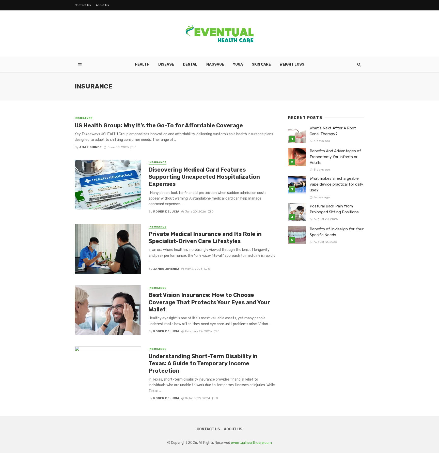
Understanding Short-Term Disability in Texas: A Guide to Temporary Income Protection (203, 363)
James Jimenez (166, 268)
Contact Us (83, 5)
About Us (102, 5)
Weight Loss (292, 64)
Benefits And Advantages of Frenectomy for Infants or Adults (335, 157)
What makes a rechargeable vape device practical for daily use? (336, 184)
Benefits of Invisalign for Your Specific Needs (337, 232)
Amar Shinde (90, 147)
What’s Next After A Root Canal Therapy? (333, 131)
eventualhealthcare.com (251, 443)
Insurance (83, 118)
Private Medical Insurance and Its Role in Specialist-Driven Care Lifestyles (205, 237)
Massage (215, 64)
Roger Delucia (166, 211)
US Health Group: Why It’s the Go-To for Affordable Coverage (159, 125)
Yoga (238, 64)
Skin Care (261, 64)
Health (142, 64)
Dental (190, 64)
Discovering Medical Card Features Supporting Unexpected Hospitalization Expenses (204, 177)
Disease (166, 64)
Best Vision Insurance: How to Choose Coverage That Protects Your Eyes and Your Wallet (209, 302)
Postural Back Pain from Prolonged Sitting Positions (334, 209)
